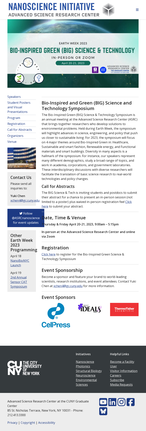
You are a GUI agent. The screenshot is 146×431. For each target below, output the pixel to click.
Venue (12, 142)
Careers (115, 375)
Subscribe (117, 380)
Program (13, 118)
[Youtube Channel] (103, 404)
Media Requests (121, 384)
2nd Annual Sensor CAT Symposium (18, 282)
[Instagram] (121, 404)
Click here (49, 254)
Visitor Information (123, 371)
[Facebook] (130, 404)
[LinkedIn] (112, 404)
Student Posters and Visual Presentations (18, 107)
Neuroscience (85, 375)
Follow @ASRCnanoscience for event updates (26, 218)
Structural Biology (89, 371)
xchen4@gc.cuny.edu (25, 200)
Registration (16, 124)
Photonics (83, 366)
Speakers (14, 97)
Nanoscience (85, 362)
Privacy (12, 423)
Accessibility (46, 423)
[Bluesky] (103, 413)
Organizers (15, 136)
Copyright (28, 423)
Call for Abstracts (19, 130)
